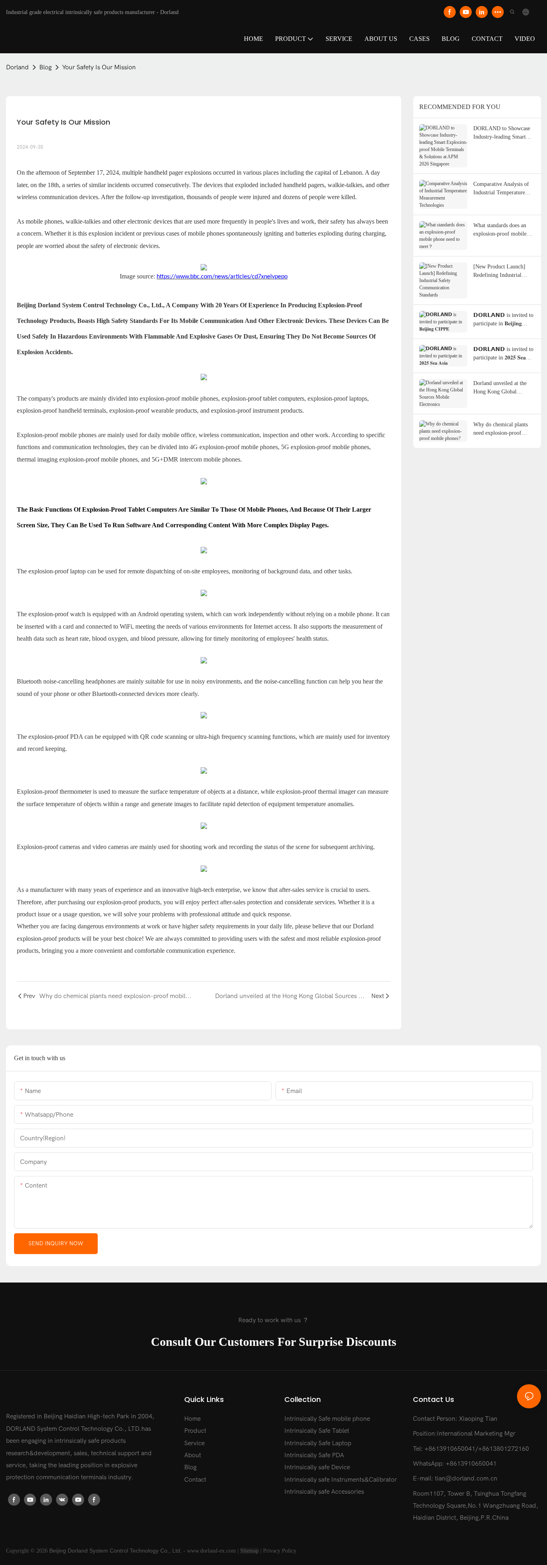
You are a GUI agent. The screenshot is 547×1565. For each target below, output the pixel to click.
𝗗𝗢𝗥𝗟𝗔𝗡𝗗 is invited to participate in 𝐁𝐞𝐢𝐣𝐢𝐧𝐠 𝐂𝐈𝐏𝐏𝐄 (503, 320)
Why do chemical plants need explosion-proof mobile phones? (500, 429)
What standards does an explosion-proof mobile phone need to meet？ (500, 230)
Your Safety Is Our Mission (99, 67)
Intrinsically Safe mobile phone (327, 1418)
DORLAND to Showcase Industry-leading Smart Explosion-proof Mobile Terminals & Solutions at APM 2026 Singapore (501, 133)
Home (192, 1418)
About (192, 1455)
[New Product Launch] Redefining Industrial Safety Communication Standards (499, 271)
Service (194, 1443)
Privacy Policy (279, 1551)
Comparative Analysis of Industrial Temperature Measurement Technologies (504, 189)
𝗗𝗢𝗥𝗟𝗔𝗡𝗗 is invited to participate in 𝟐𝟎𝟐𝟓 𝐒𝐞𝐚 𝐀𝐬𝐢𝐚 (503, 354)
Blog (45, 67)
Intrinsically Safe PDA (314, 1455)
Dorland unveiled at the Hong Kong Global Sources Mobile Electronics (500, 388)
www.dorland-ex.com (211, 1551)
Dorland (17, 67)
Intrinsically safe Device (317, 1467)
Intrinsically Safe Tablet (316, 1430)
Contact (195, 1479)
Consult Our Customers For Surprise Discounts (273, 1342)
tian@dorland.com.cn (466, 1478)
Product (195, 1430)
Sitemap (249, 1551)
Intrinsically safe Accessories (324, 1491)
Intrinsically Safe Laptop (317, 1443)
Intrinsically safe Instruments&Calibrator (340, 1479)
